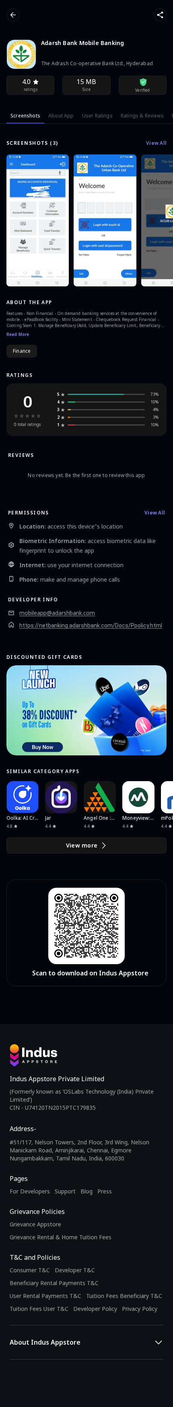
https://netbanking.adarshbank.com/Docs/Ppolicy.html (90, 625)
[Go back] (12, 14)
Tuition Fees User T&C (39, 1308)
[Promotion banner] (86, 710)
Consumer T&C (30, 1270)
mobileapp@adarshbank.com (57, 613)
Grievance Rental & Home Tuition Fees (60, 1237)
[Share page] (160, 14)
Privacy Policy (139, 1308)
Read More (17, 334)
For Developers (30, 1191)
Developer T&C (75, 1270)
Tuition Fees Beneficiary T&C (124, 1296)
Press (104, 1191)
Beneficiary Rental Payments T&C (54, 1283)
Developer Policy (95, 1308)
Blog (86, 1191)
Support (65, 1191)
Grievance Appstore (35, 1224)
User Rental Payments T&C (45, 1296)
